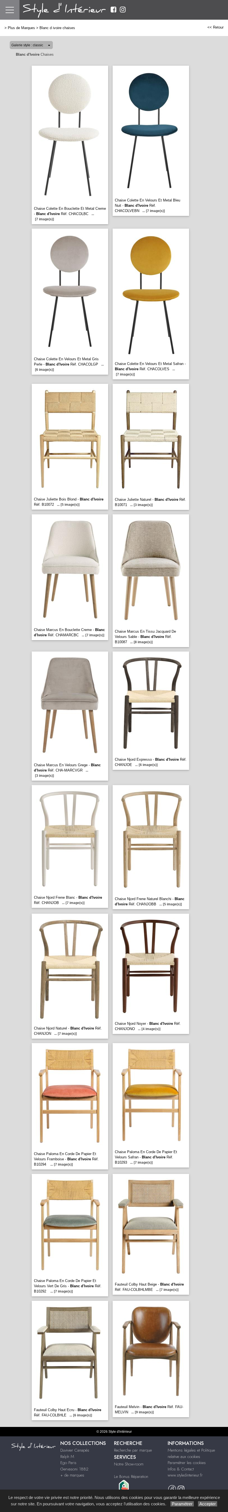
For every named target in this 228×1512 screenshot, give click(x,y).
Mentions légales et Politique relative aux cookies (191, 1453)
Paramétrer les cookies (187, 1463)
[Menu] (9, 10)
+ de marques (72, 1475)
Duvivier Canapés (74, 1450)
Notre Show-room (128, 1464)
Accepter (207, 1503)
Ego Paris (68, 1463)
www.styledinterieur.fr (185, 1475)
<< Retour (215, 27)
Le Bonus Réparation (131, 1476)
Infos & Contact (181, 1469)
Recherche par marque (133, 1450)
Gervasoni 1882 (74, 1469)
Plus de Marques (21, 28)
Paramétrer (182, 1503)
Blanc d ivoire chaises (57, 28)
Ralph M (67, 1457)
